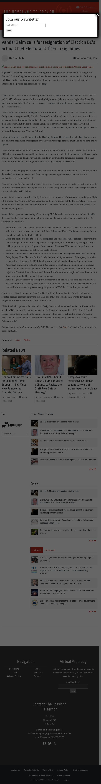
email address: (12, 25)
